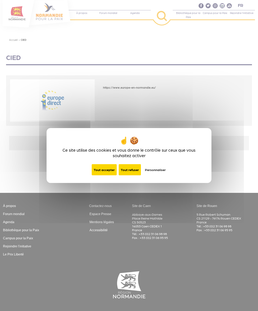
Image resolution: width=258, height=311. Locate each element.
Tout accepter (104, 170)
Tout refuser (130, 170)
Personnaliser (155, 170)
